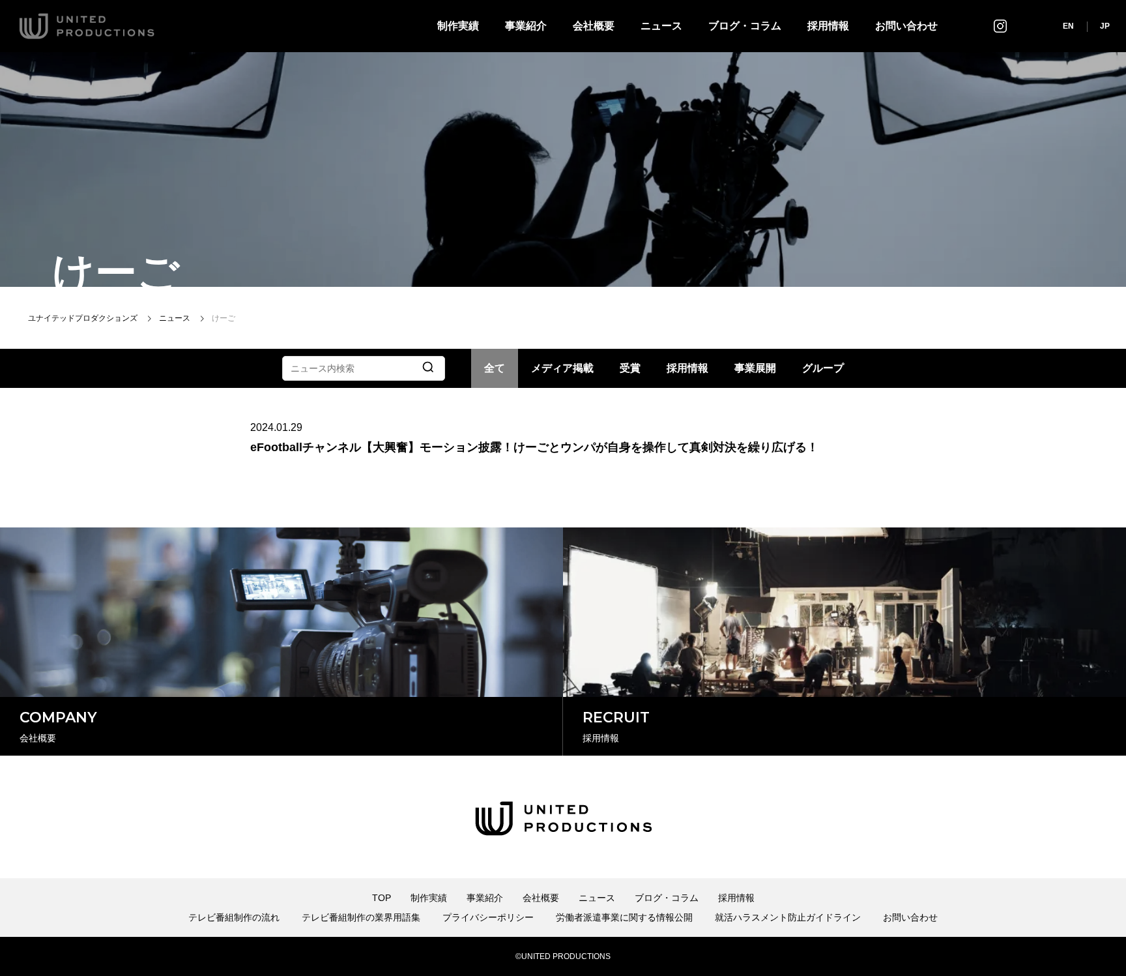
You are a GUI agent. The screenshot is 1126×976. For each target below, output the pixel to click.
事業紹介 (526, 25)
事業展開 (755, 368)
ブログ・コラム (744, 25)
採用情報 (828, 25)
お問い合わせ (906, 25)
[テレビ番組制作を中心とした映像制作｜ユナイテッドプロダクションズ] (87, 26)
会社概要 (593, 25)
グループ (823, 368)
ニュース (661, 25)
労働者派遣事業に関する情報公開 (624, 917)
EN (1068, 26)
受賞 (630, 368)
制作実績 (458, 25)
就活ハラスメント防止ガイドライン (788, 917)
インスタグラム (1000, 25)
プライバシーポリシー (488, 917)
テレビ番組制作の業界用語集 (361, 917)
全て (494, 368)
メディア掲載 (562, 368)
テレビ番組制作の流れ (234, 917)
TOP (381, 897)
